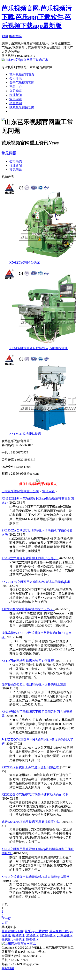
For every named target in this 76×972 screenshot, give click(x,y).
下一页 (6, 918)
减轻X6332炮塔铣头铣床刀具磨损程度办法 (31, 821)
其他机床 (15, 111)
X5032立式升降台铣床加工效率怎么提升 (30, 558)
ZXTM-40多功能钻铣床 (25, 433)
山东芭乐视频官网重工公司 (20, 491)
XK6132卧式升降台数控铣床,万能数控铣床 (38, 348)
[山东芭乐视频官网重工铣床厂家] (25, 60)
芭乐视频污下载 (12, 931)
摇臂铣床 (16, 36)
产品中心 (15, 86)
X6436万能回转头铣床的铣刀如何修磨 (28, 660)
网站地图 (8, 968)
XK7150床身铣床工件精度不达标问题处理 (31, 767)
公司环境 (15, 78)
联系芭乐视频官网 (21, 107)
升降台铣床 (64, 935)
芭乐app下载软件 (36, 931)
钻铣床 (6, 939)
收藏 (5, 36)
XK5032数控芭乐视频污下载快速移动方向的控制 (35, 794)
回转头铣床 (48, 935)
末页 (5, 923)
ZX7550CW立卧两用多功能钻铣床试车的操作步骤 (36, 582)
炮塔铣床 (32, 935)
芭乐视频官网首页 (21, 74)
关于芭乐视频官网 (21, 82)
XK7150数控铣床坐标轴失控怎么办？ (28, 609)
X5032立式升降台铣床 (24, 262)
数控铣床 (32, 939)
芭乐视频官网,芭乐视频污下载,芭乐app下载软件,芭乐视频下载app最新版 (37, 17)
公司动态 (15, 90)
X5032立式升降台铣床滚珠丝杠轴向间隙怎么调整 (35, 877)
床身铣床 (18, 939)
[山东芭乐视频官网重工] (19, 943)
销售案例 (15, 103)
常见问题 (15, 99)
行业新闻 (15, 95)
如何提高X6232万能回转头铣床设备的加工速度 (34, 684)
